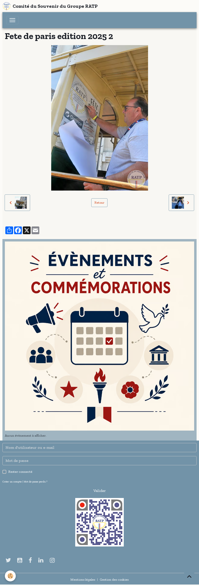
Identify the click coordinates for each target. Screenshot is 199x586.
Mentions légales (82, 580)
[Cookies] (10, 575)
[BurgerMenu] (12, 20)
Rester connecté (20, 472)
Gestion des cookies (114, 580)
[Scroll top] (189, 576)
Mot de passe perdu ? (35, 481)
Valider (99, 490)
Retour (99, 203)
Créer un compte (12, 481)
